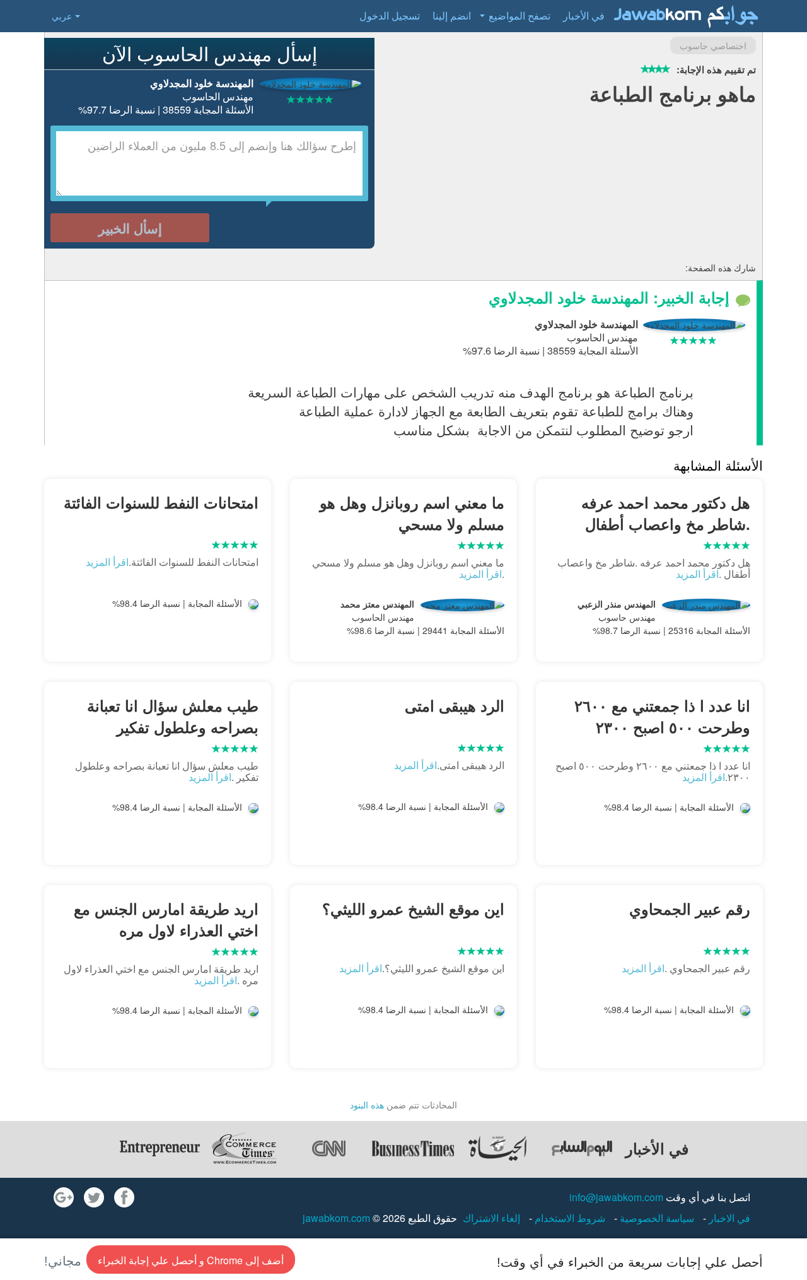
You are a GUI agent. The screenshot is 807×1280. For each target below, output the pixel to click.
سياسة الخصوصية (655, 1218)
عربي (62, 15)
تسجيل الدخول (389, 15)
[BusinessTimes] (413, 1148)
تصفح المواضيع (519, 15)
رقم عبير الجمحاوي (689, 908)
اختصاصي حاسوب (713, 45)
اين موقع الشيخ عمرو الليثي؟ (413, 908)
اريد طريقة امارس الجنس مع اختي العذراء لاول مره (166, 919)
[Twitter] (94, 1197)
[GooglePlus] (64, 1197)
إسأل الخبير (130, 227)
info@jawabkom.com (616, 1197)
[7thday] (582, 1148)
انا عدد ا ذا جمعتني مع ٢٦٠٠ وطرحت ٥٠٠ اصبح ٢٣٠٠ (662, 716)
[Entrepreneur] (159, 1148)
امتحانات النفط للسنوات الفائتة (161, 502)
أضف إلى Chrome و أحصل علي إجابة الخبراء (191, 1260)
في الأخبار (584, 15)
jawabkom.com (336, 1218)
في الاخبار (728, 1218)
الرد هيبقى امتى (454, 705)
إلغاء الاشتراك (491, 1218)
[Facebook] (124, 1197)
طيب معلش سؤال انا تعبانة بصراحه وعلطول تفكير (172, 716)
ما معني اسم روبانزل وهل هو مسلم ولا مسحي (412, 512)
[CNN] (328, 1148)
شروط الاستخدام (568, 1218)
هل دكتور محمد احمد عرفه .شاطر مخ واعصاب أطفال (665, 512)
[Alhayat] (497, 1148)
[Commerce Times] (244, 1148)
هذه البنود (367, 1104)
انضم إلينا (452, 15)
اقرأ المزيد (697, 574)
